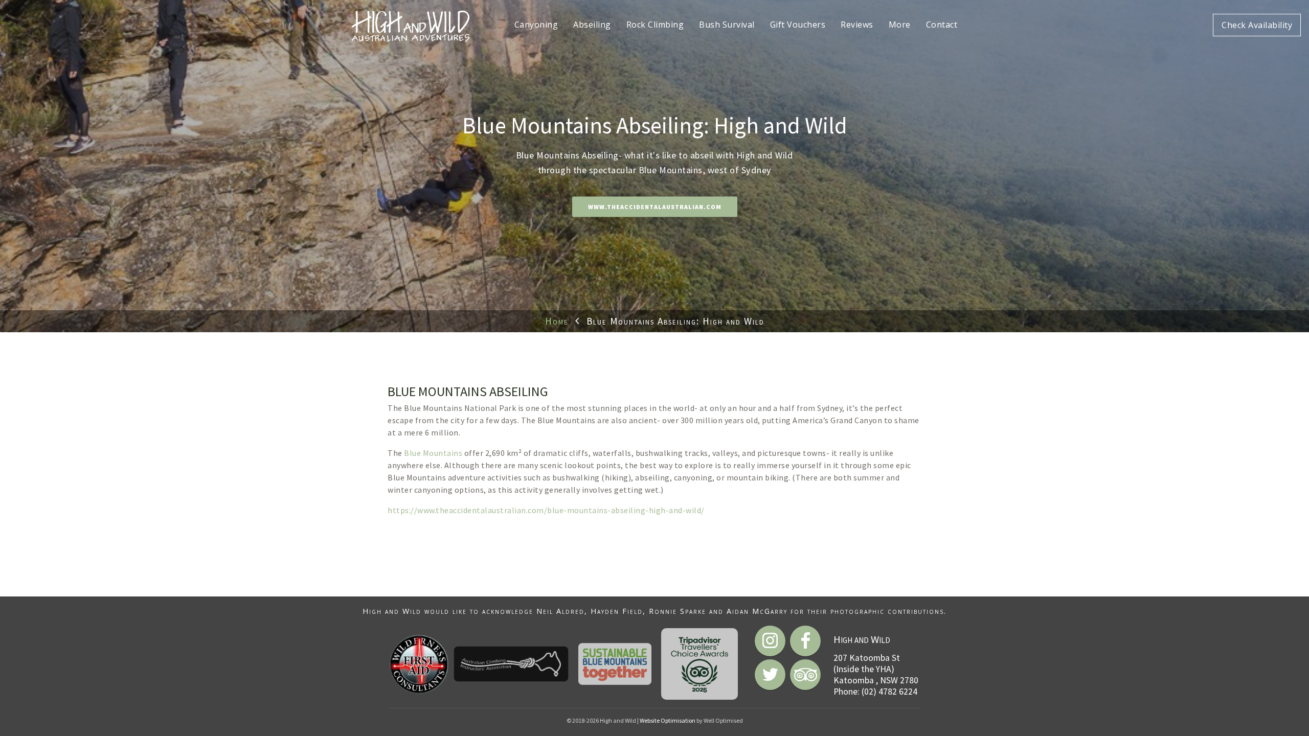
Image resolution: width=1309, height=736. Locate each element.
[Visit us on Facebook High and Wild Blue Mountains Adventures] (805, 641)
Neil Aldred (560, 611)
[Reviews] (699, 664)
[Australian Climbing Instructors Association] (511, 664)
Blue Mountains (433, 453)
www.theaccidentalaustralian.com (654, 207)
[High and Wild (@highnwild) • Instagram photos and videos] (770, 641)
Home (557, 321)
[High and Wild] (410, 25)
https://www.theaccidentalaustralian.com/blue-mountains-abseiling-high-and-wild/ (546, 510)
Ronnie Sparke (677, 611)
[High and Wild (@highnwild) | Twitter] (770, 674)
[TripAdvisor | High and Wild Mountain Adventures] (805, 674)
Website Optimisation (667, 720)
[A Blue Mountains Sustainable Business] (615, 664)
